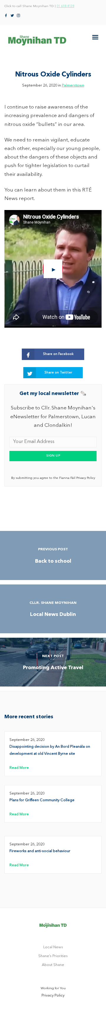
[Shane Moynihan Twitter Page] (12, 15)
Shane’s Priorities (53, 956)
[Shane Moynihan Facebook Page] (6, 15)
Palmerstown (73, 85)
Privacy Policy (53, 995)
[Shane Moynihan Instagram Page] (18, 15)
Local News (53, 947)
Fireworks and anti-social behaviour (39, 851)
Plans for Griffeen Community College (41, 800)
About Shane (53, 965)
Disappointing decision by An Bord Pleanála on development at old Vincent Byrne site (49, 750)
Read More (19, 768)
